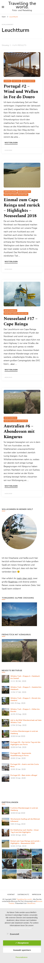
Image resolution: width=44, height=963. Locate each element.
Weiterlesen (11, 143)
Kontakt (11, 894)
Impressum (36, 894)
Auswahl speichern (22, 950)
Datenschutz (23, 894)
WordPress (31, 903)
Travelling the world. (22, 5)
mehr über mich (24, 578)
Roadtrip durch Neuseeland (16, 194)
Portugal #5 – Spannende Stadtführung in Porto (20, 754)
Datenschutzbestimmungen (21, 928)
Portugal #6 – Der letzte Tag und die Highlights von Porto (25, 743)
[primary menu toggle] (3, 7)
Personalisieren (21, 957)
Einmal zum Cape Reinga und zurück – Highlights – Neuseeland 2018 (22, 208)
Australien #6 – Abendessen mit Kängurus (19, 431)
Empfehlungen (10, 192)
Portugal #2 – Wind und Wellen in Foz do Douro (21, 91)
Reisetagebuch (28, 81)
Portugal (16, 81)
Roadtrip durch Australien (16, 421)
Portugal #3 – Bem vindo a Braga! (23, 775)
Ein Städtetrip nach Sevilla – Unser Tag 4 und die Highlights (24, 831)
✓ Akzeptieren (22, 943)
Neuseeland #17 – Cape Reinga (21, 321)
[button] (9, 854)
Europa (7, 81)
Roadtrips (13, 581)
